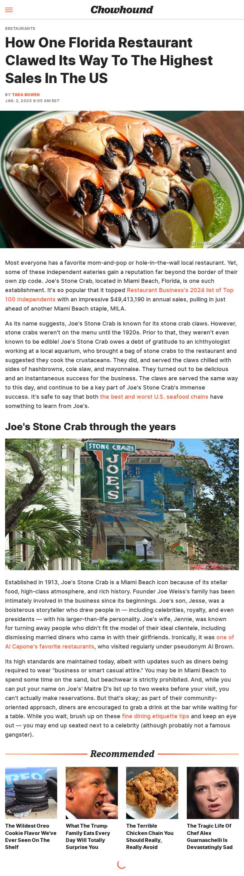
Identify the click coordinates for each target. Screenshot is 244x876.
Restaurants (20, 29)
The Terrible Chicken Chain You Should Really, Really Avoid (149, 836)
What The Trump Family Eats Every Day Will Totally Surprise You (88, 836)
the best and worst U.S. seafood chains (154, 396)
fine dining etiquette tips (155, 716)
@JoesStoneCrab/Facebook (216, 243)
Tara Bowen (26, 94)
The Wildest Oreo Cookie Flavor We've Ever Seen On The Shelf (31, 836)
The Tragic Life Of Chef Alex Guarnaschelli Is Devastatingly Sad (210, 836)
